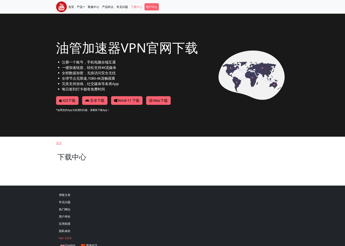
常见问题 (122, 7)
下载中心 (136, 7)
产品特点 (108, 7)
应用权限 (64, 224)
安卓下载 (97, 100)
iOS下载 (69, 100)
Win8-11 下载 (128, 100)
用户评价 (64, 216)
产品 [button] (80, 7)
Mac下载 (160, 100)
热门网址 (64, 209)
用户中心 (151, 7)
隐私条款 (64, 231)
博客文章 (64, 195)
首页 (71, 7)
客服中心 (93, 7)
